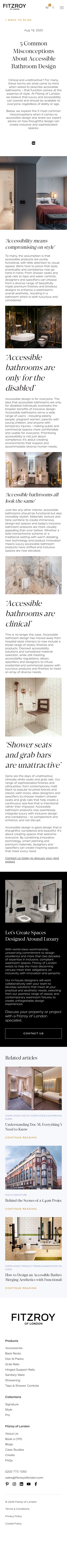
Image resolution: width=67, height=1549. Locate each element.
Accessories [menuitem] (14, 1348)
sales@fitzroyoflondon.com (24, 1477)
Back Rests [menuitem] (13, 1353)
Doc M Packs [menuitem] (14, 1359)
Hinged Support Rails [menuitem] (20, 1369)
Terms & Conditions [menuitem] (17, 1508)
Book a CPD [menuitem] (13, 1439)
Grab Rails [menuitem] (12, 1364)
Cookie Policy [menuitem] (13, 1523)
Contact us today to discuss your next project (32, 860)
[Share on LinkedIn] (33, 143)
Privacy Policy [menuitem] (13, 1516)
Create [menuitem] (10, 1455)
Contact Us (33, 1033)
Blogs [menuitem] (9, 1444)
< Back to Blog (18, 19)
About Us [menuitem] (11, 1433)
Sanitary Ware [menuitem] (15, 1375)
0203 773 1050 (16, 1471)
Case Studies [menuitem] (14, 1449)
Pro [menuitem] (7, 1415)
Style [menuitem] (8, 1409)
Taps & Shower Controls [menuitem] (22, 1385)
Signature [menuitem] (12, 1404)
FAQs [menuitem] (9, 1460)
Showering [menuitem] (12, 1380)
